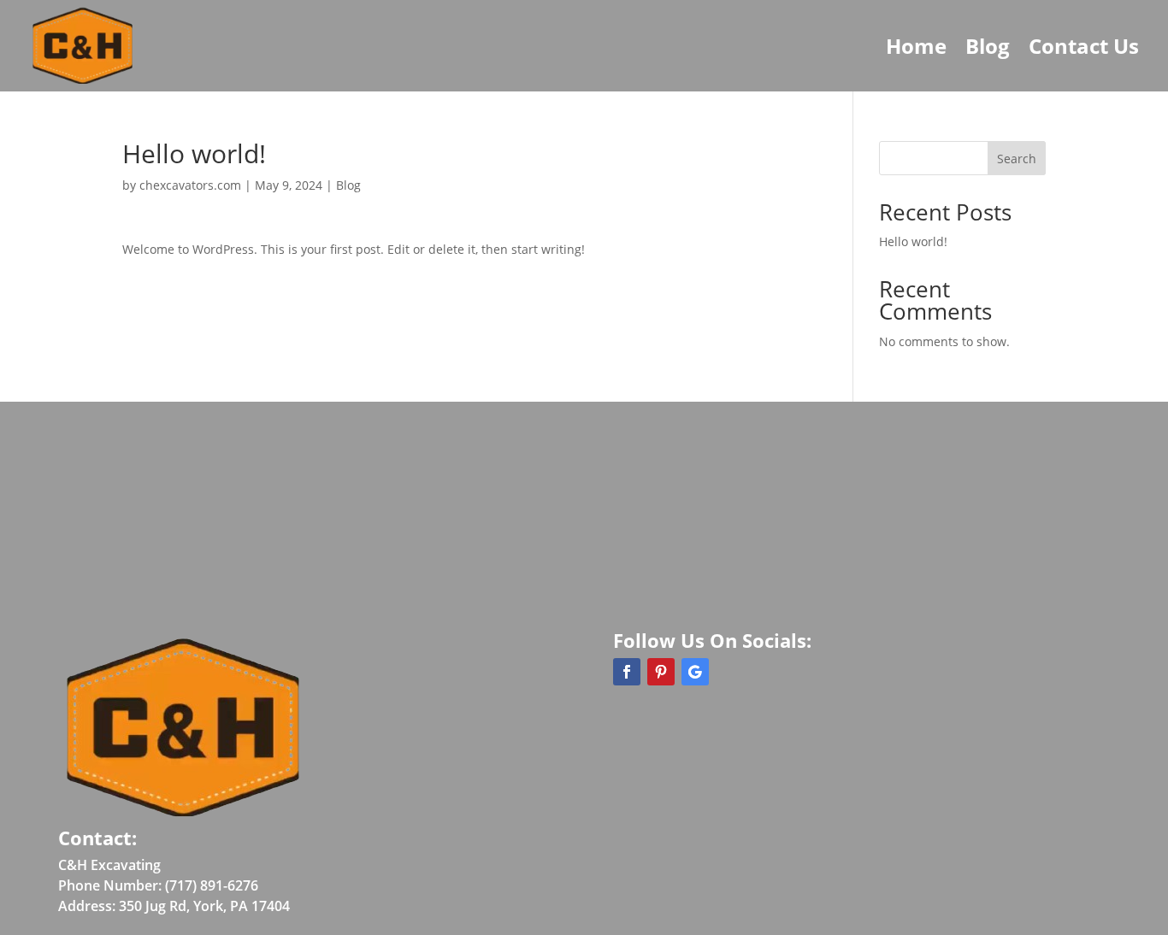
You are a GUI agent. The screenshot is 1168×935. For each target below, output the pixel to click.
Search (1016, 158)
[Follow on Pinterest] (661, 671)
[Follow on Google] (695, 671)
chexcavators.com (190, 185)
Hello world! (913, 241)
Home (916, 46)
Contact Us (1084, 46)
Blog (987, 46)
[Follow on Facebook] (626, 671)
